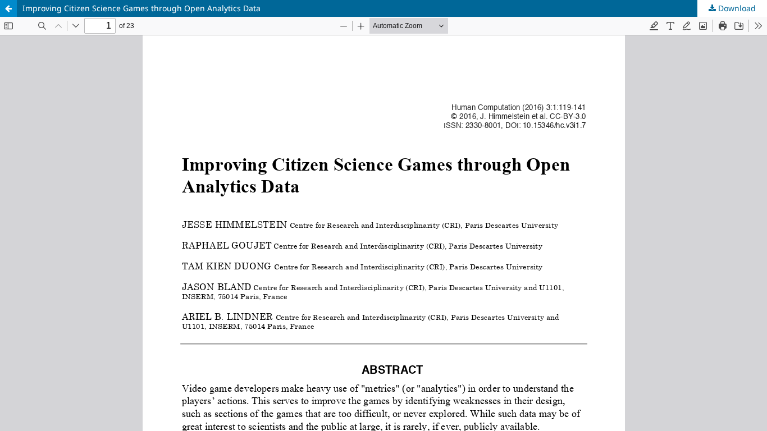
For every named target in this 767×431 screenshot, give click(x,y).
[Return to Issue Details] (8, 8)
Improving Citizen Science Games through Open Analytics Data (141, 8)
